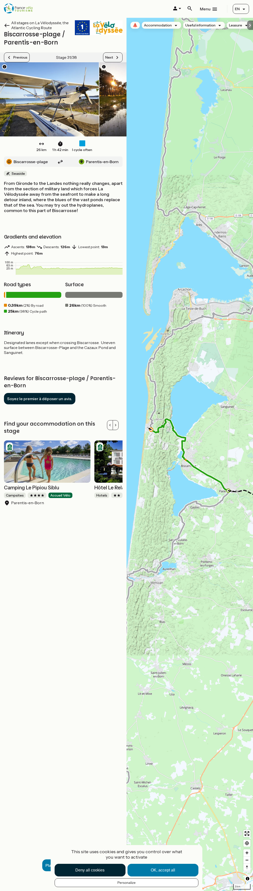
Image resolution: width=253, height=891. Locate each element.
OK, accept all (163, 870)
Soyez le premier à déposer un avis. (39, 398)
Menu (205, 8)
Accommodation (158, 25)
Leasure (235, 25)
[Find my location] (247, 843)
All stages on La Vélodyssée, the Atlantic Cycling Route (40, 25)
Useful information (200, 25)
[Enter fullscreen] (247, 833)
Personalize (126, 883)
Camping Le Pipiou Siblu (31, 488)
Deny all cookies (90, 870)
